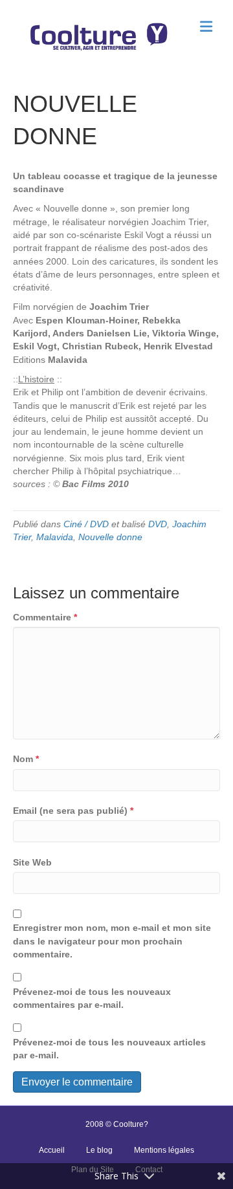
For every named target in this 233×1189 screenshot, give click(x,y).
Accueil (52, 1150)
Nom (26, 759)
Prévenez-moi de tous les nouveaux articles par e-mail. (109, 1048)
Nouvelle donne (110, 537)
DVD (157, 524)
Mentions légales (164, 1150)
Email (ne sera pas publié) (73, 810)
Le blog (99, 1150)
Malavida (54, 537)
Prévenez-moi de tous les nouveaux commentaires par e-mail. (92, 998)
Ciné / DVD (86, 524)
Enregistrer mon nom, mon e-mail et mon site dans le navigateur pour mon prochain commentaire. (112, 940)
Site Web (32, 862)
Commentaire (45, 617)
